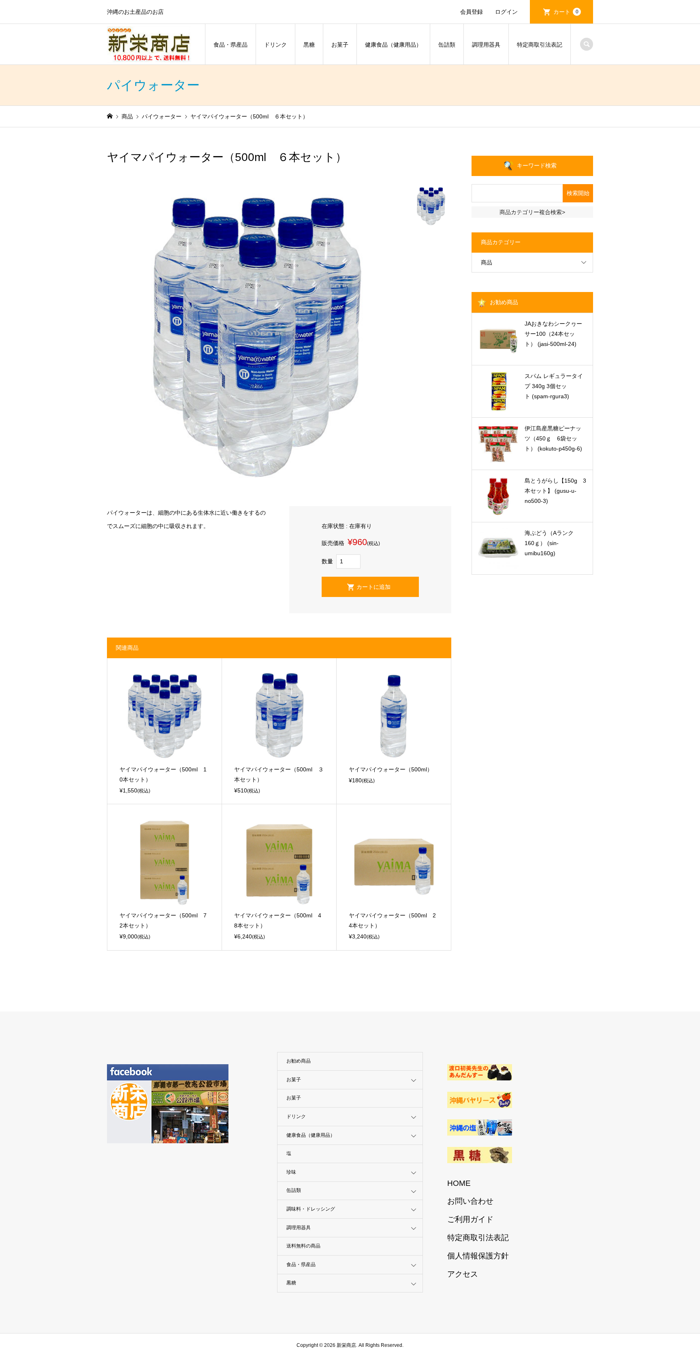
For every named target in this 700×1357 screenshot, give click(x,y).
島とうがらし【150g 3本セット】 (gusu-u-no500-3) (555, 490)
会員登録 (471, 12)
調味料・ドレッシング (310, 1209)
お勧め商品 (298, 1061)
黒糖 (309, 44)
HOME (459, 1183)
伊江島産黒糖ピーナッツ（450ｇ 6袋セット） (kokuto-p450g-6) (553, 438)
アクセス (462, 1274)
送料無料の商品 (303, 1246)
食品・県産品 (230, 44)
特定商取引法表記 (539, 44)
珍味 (291, 1172)
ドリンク (275, 44)
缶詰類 (446, 44)
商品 (486, 262)
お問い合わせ (470, 1201)
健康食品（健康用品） (393, 44)
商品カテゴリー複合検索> (532, 212)
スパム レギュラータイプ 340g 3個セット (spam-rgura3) (554, 386)
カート (565, 12)
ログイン (506, 12)
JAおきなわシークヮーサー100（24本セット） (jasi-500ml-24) (553, 333)
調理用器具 (486, 44)
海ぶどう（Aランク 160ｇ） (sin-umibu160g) (552, 543)
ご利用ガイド (470, 1219)
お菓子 (339, 44)
